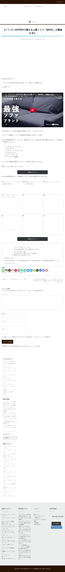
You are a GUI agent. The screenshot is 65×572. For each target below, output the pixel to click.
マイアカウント (60, 1)
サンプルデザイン (7, 367)
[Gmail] (12, 270)
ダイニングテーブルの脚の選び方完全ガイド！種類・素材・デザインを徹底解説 (9, 403)
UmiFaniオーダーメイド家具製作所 (31, 568)
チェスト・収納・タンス (9, 480)
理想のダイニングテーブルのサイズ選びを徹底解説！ (25, 557)
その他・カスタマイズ (8, 495)
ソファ (29, 272)
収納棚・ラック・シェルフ (9, 390)
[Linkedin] (40, 270)
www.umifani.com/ (10, 263)
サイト (3, 329)
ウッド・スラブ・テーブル (9, 369)
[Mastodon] (43, 270)
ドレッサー (6, 491)
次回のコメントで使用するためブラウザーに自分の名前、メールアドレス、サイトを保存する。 (28, 337)
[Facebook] (18, 270)
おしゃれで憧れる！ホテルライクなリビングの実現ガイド (9, 427)
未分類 (4, 393)
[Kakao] (34, 270)
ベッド (4, 388)
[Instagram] (6, 270)
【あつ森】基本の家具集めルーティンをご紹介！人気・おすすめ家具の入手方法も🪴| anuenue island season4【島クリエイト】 (48, 280)
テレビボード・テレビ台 (9, 386)
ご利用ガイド (37, 517)
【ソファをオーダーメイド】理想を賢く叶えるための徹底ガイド (9, 421)
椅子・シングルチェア (8, 472)
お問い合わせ (37, 524)
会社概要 (36, 522)
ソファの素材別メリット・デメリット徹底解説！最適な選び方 (24, 547)
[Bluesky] (28, 270)
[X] (9, 270)
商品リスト (36, 514)
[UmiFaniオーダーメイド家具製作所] (32, 12)
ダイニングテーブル (8, 384)
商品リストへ (32, 172)
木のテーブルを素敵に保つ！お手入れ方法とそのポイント (25, 552)
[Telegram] (25, 270)
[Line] (3, 270)
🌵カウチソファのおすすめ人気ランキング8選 (14, 279)
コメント (5, 294)
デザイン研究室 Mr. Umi (38, 39)
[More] (46, 270)
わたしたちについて (39, 516)
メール (4, 321)
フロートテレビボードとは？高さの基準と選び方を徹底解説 (9, 409)
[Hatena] (31, 270)
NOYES (25, 272)
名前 (4, 313)
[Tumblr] (37, 270)
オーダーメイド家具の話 (9, 361)
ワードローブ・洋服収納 (9, 484)
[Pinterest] (15, 270)
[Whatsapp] (21, 270)
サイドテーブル (7, 378)
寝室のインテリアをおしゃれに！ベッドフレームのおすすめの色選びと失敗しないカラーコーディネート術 (25, 530)
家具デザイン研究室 (13, 272)
